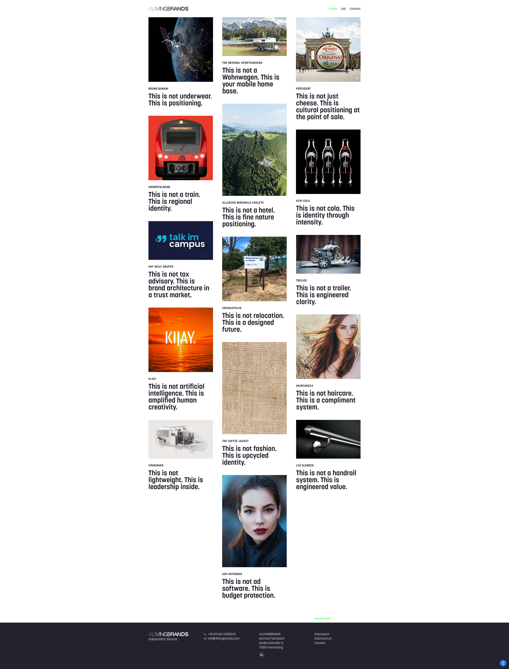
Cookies (320, 643)
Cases (333, 8)
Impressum (322, 634)
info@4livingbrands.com (224, 638)
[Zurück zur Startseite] (168, 8)
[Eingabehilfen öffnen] (503, 663)
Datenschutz (323, 638)
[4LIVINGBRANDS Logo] (168, 634)
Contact (355, 8)
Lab (343, 8)
